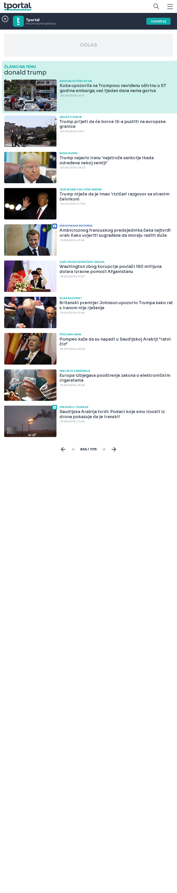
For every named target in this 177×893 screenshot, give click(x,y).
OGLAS (88, 45)
